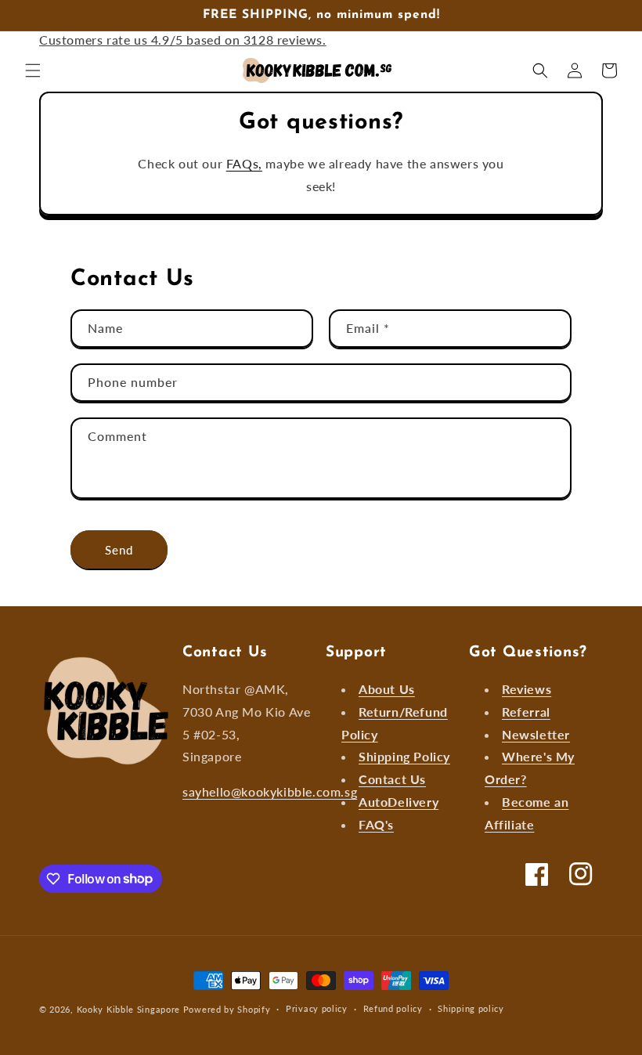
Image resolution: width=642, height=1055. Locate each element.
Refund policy (393, 1008)
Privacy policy (317, 1008)
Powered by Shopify (227, 1009)
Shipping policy (471, 1008)
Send (119, 550)
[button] (33, 70)
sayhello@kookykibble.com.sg (269, 791)
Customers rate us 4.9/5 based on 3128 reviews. (182, 39)
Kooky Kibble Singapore (128, 1009)
